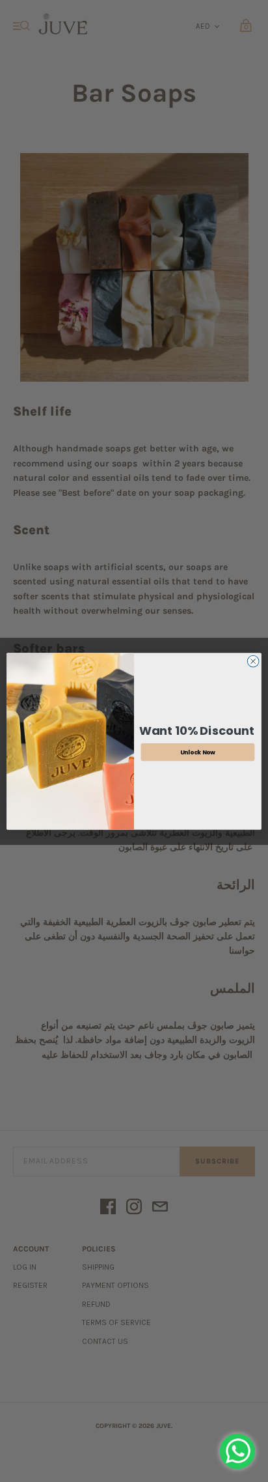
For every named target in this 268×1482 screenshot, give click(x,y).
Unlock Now (198, 751)
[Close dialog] (253, 661)
